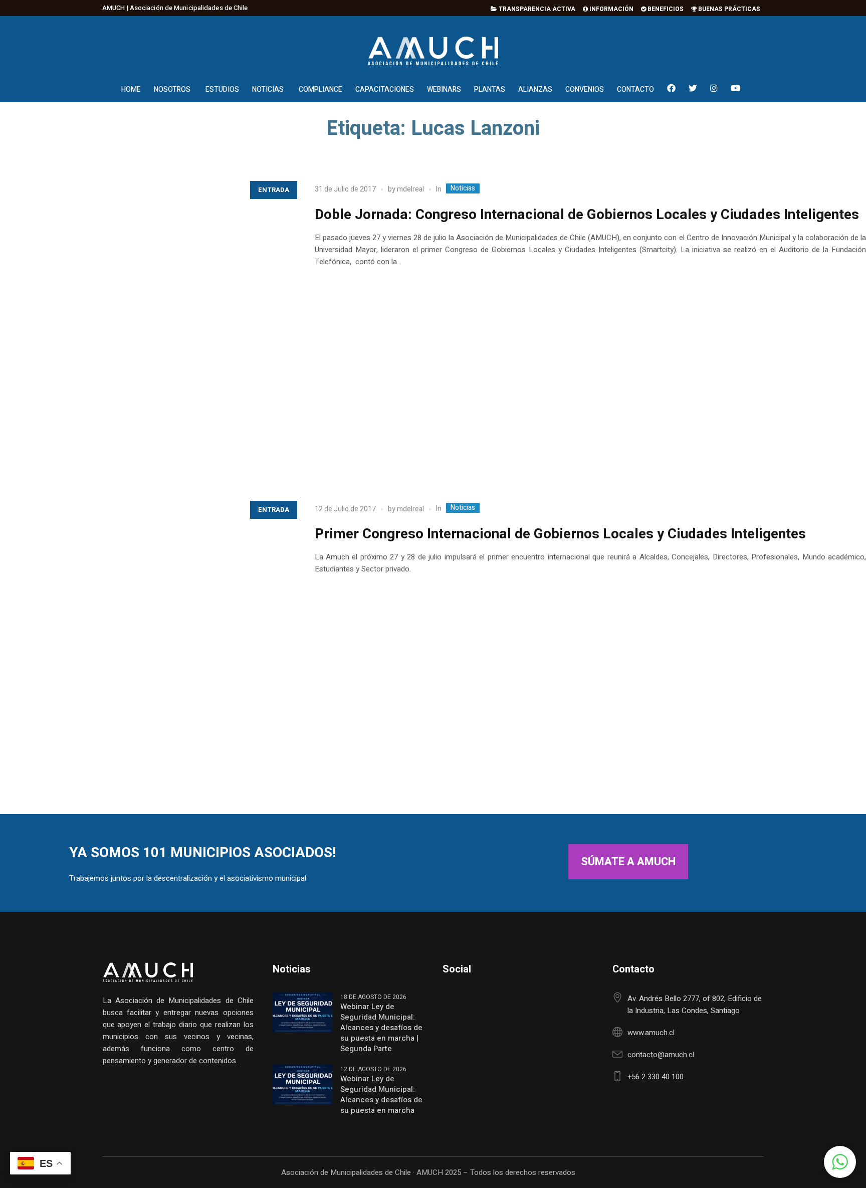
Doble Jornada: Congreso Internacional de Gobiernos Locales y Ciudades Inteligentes (587, 215)
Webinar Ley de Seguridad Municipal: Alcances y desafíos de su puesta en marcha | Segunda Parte (381, 1028)
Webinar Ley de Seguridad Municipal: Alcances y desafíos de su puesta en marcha (381, 1095)
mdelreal (410, 189)
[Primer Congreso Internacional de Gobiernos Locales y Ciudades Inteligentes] (147, 642)
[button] (840, 1162)
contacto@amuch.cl (660, 1054)
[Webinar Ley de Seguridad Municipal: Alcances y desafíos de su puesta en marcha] (303, 1084)
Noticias (463, 188)
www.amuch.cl (651, 1032)
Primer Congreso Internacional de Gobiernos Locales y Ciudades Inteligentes (560, 534)
